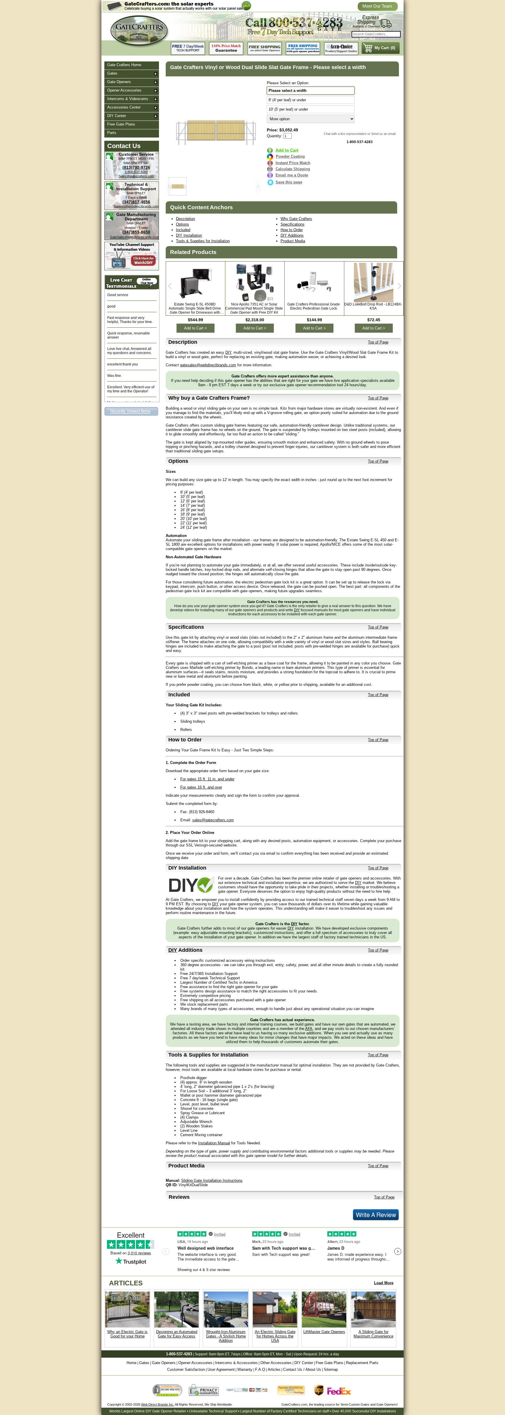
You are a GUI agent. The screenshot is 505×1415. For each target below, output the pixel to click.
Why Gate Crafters (296, 219)
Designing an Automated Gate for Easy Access (176, 1334)
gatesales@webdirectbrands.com (208, 365)
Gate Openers (119, 82)
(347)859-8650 (136, 232)
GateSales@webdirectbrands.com (134, 237)
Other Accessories (276, 1363)
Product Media (293, 241)
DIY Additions (292, 235)
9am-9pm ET (219, 1354)
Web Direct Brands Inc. (157, 1404)
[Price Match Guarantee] (226, 49)
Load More (383, 1283)
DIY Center (116, 116)
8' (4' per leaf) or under (287, 100)
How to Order (292, 230)
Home (131, 1363)
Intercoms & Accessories (236, 1363)
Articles (274, 1369)
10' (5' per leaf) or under (288, 109)
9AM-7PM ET (127, 158)
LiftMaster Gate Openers (324, 1332)
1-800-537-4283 (136, 172)
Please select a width (288, 90)
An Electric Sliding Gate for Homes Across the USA (275, 1336)
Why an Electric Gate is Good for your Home (127, 1334)
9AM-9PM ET (136, 193)
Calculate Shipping (293, 169)
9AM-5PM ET (132, 163)
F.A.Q (260, 1369)
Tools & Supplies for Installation (203, 241)
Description (185, 219)
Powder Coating (290, 156)
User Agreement (221, 1369)
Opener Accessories (124, 90)
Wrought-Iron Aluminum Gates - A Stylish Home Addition (226, 1336)
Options (182, 224)
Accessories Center (124, 107)
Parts (111, 132)
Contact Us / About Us (302, 1369)
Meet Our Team (377, 6)
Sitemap (331, 1369)
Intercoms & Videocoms (127, 99)
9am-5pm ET (264, 1354)
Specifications (293, 224)
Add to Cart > (195, 328)
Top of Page (378, 342)
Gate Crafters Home (124, 65)
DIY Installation (189, 235)
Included (183, 230)
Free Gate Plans (121, 124)
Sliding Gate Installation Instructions (212, 1180)
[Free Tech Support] (188, 49)
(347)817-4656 (136, 202)
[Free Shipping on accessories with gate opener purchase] (303, 49)
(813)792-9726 (136, 167)
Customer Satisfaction (186, 1369)
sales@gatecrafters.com (213, 820)
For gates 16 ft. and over (201, 787)
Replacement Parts (362, 1363)
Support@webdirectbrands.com (136, 206)
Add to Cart (287, 150)
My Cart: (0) (385, 48)
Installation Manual (214, 1143)
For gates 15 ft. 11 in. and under (207, 779)
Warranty (244, 1369)
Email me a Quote (292, 175)
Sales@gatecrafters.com (136, 176)
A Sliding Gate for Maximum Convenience (373, 1334)
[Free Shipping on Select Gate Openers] (264, 49)
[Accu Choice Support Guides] (341, 49)
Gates (112, 73)
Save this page (289, 182)
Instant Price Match (293, 163)
